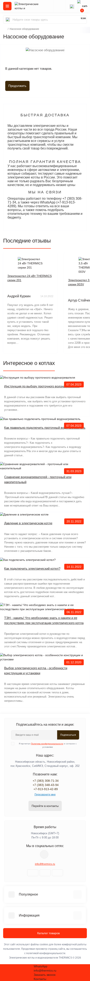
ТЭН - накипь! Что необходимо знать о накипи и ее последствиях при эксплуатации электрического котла (44, 620)
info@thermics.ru (45, 864)
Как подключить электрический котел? (32, 568)
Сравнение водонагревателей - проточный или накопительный (37, 479)
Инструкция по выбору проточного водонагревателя (42, 386)
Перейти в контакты (45, 806)
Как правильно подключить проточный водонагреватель (44, 427)
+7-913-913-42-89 (45, 789)
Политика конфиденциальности (47, 743)
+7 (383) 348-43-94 (46, 785)
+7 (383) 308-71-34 (46, 780)
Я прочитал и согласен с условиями (48, 745)
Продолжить (17, 86)
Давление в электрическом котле (28, 523)
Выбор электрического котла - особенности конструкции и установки (35, 670)
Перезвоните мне (45, 794)
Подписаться (68, 734)
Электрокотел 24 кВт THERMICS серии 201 (29, 278)
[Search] (7, 19)
